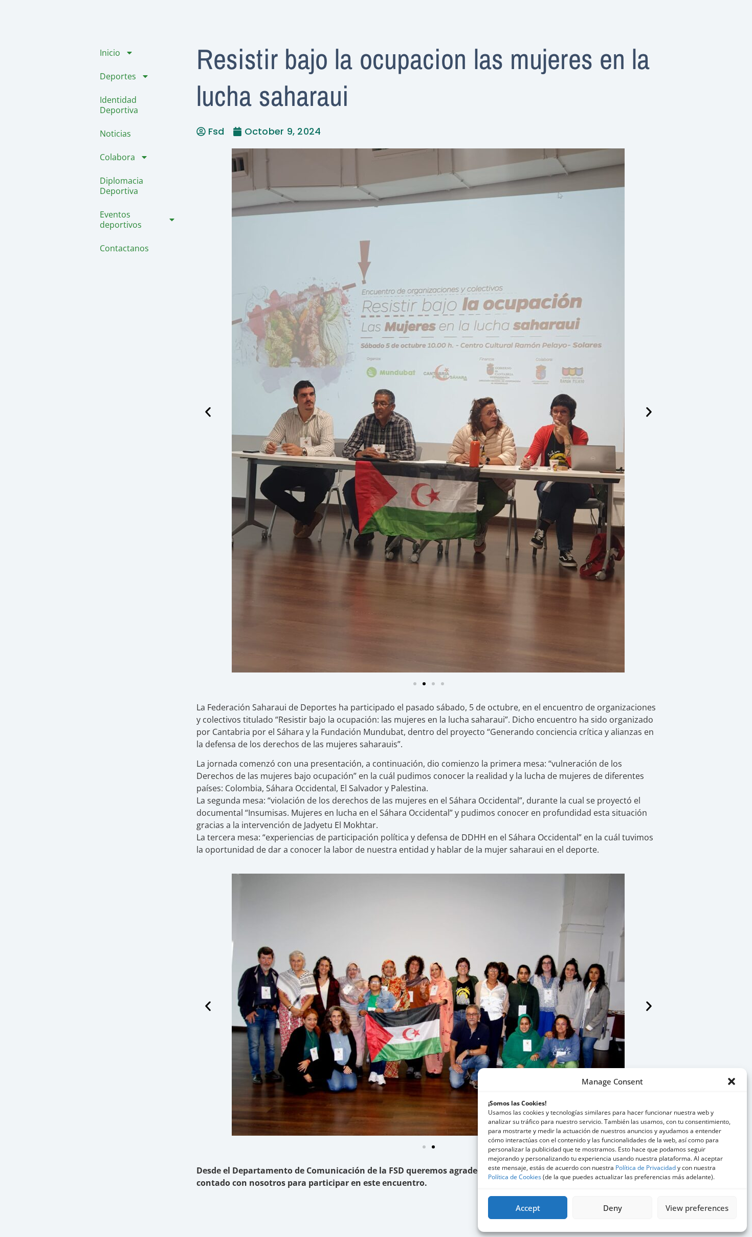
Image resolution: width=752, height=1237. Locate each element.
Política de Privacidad (645, 1167)
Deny (612, 1208)
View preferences (697, 1208)
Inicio (110, 52)
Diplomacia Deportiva (121, 186)
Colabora (117, 157)
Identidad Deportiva (119, 105)
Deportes (118, 76)
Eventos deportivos (121, 219)
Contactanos (124, 248)
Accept (528, 1208)
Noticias (115, 133)
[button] (731, 1081)
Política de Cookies (514, 1177)
